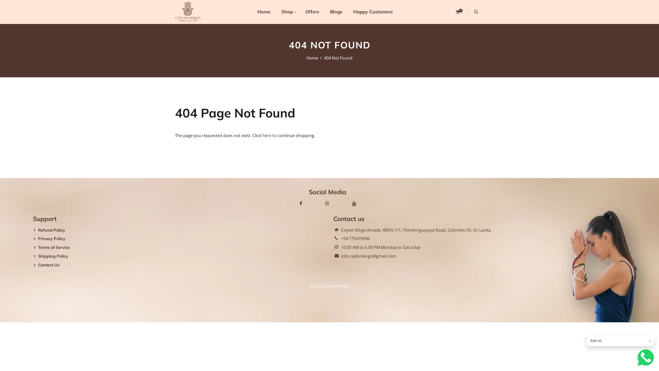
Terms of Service (54, 247)
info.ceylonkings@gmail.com (368, 256)
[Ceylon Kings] (188, 11)
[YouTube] (354, 203)
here (266, 135)
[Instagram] (327, 203)
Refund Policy (51, 230)
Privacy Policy (51, 238)
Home (312, 58)
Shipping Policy (53, 256)
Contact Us (48, 264)
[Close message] (650, 341)
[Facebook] (301, 203)
